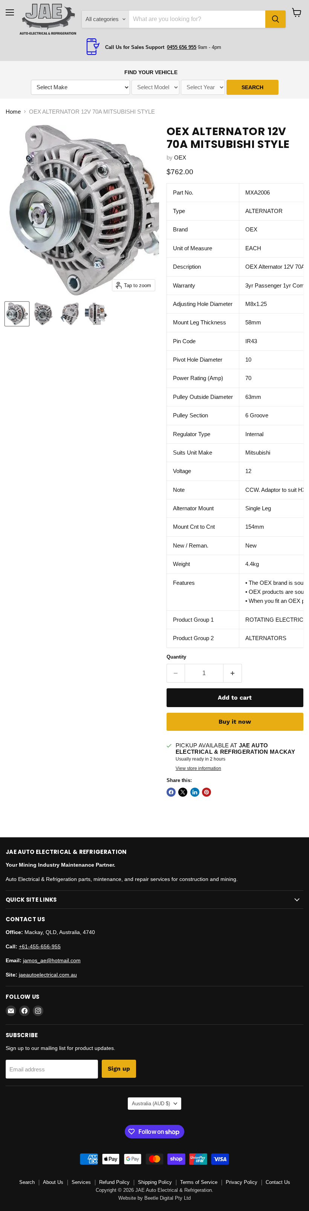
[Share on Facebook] (171, 792)
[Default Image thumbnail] (17, 314)
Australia (151, 1103)
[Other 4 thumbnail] (96, 314)
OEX (180, 157)
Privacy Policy (241, 1182)
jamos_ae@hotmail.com (52, 960)
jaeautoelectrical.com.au (48, 975)
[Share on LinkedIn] (194, 792)
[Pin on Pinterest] (206, 792)
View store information (198, 768)
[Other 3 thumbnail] (70, 314)
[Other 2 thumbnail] (43, 314)
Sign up (119, 1068)
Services (81, 1182)
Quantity (176, 657)
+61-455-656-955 (40, 946)
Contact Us (278, 1182)
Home (13, 111)
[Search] (275, 19)
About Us (53, 1182)
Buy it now (235, 721)
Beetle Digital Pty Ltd (167, 1198)
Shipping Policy (155, 1182)
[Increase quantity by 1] (232, 673)
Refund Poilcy (114, 1182)
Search (27, 1182)
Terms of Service (198, 1182)
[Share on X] (182, 792)
